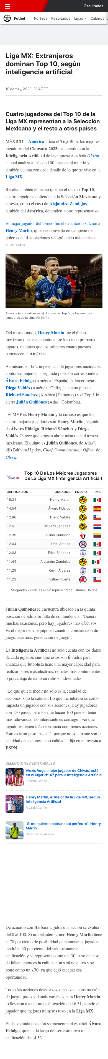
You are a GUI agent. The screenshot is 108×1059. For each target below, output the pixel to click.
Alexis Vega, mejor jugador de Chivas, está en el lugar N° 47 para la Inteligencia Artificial (64, 772)
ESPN (28, 6)
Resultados (93, 6)
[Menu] (7, 6)
